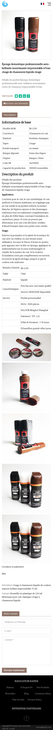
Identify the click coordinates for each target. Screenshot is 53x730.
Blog (26, 693)
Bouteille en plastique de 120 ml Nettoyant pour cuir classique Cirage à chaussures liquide (22, 597)
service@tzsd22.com (43, 727)
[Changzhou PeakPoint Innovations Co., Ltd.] (5, 4)
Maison (10, 687)
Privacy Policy (35, 699)
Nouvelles (10, 693)
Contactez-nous (43, 693)
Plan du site (18, 699)
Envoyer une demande (16, 103)
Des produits (43, 687)
